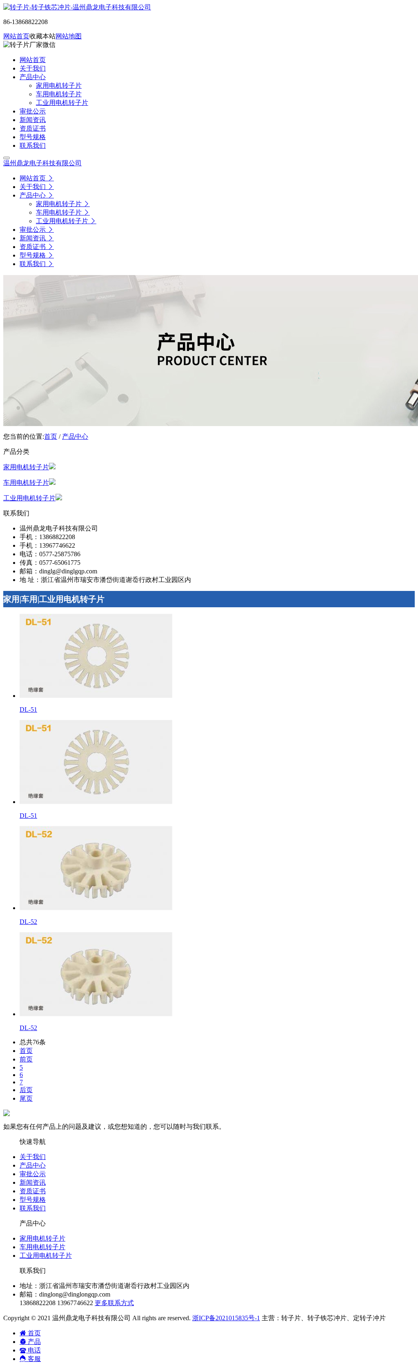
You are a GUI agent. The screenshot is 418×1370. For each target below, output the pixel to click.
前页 (26, 1059)
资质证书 (33, 1191)
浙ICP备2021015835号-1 (226, 1317)
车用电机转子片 (26, 482)
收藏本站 (42, 36)
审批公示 (33, 1173)
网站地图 (69, 36)
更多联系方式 (114, 1302)
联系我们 (33, 1208)
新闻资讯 (33, 1182)
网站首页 (16, 36)
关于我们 (33, 1156)
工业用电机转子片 (29, 498)
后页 (26, 1089)
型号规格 (33, 1199)
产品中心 (75, 436)
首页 (50, 436)
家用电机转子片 (26, 467)
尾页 (26, 1098)
